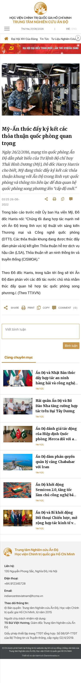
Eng (74, 28)
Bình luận (71, 345)
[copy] (62, 199)
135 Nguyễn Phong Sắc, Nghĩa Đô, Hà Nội (30, 571)
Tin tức (44, 39)
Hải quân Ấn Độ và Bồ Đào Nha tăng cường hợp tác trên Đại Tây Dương (57, 406)
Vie (68, 28)
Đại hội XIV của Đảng (24, 39)
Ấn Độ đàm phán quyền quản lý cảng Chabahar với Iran (55, 462)
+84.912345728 (14, 583)
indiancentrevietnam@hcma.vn (23, 596)
